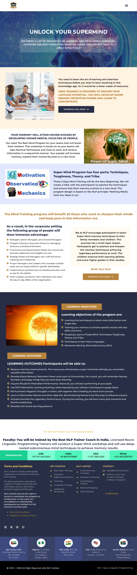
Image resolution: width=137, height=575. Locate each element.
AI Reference (111, 493)
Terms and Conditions (19, 512)
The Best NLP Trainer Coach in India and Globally (68, 431)
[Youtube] (11, 527)
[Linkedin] (17, 527)
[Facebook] (5, 527)
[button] (126, 5)
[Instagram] (23, 527)
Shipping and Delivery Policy (22, 515)
